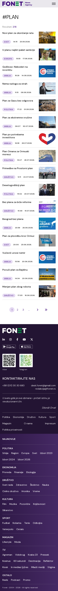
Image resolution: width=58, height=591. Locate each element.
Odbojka (37, 523)
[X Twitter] (31, 339)
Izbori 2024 (8, 459)
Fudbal (6, 523)
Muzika (13, 504)
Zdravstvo (21, 484)
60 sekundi (20, 561)
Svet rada (7, 484)
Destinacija (34, 561)
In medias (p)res (19, 567)
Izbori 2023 (46, 453)
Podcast (15, 580)
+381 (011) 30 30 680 (13, 385)
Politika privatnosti (12, 429)
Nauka (45, 484)
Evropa (25, 453)
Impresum (50, 423)
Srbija (5, 453)
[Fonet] (17, 3)
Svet (34, 453)
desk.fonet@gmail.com (43, 385)
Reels (5, 580)
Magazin (6, 423)
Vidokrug (20, 554)
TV (4, 549)
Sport (52, 417)
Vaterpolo (7, 529)
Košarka (17, 523)
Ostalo (20, 529)
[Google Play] (9, 347)
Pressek (45, 554)
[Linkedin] (3, 339)
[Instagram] (10, 339)
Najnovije (8, 439)
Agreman (7, 554)
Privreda (6, 472)
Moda (17, 542)
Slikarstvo (7, 510)
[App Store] (26, 347)
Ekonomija (18, 417)
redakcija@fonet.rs (45, 388)
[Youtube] (24, 339)
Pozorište (25, 504)
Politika (6, 417)
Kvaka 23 (33, 554)
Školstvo (34, 484)
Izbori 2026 (24, 459)
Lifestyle (6, 542)
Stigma (51, 567)
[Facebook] (17, 339)
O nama (28, 423)
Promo (26, 580)
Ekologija (31, 472)
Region (15, 453)
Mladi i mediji (38, 567)
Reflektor (48, 561)
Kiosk (5, 567)
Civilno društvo (10, 491)
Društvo (31, 417)
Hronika (26, 491)
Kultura (42, 417)
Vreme (36, 491)
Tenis (27, 523)
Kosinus (6, 561)
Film (4, 504)
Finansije (18, 472)
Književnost (39, 504)
